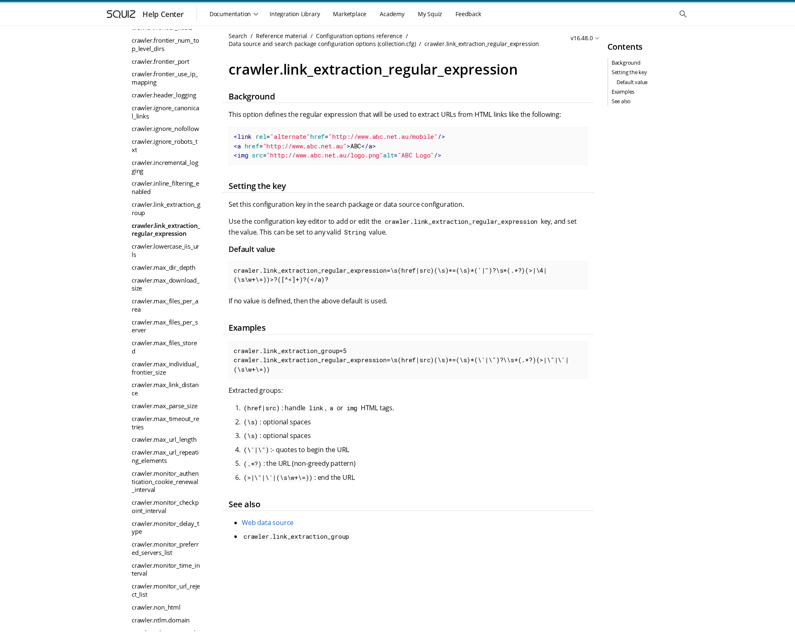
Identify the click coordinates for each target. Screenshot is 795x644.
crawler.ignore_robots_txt (164, 145)
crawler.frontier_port (160, 61)
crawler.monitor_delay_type (165, 527)
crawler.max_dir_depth (163, 267)
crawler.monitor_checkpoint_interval (165, 506)
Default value (632, 82)
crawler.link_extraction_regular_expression (166, 229)
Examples (623, 91)
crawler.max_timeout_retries (165, 422)
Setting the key (629, 72)
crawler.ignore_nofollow (165, 128)
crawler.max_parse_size (165, 406)
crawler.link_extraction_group (166, 208)
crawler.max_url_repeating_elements (165, 456)
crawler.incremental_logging (165, 166)
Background (626, 62)
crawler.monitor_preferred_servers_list (165, 548)
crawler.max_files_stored (164, 347)
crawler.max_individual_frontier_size (165, 368)
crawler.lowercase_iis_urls (165, 250)
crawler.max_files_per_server (165, 326)
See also (621, 101)
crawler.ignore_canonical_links (165, 112)
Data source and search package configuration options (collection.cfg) (322, 44)
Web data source (268, 522)
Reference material (281, 36)
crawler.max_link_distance (165, 388)
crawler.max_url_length (164, 439)
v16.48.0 (582, 38)
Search (238, 36)
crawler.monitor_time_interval (166, 569)
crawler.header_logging (164, 95)
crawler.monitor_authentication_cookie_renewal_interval (165, 481)
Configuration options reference (359, 36)
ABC (339, 145)
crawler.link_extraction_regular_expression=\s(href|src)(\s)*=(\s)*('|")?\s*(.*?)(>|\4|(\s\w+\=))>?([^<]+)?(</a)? (390, 275)
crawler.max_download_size (166, 284)
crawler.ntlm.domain (161, 620)
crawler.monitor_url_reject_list (166, 590)
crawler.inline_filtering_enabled (165, 187)
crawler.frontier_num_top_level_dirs (165, 44)
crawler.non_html (156, 607)
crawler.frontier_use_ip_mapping (165, 78)
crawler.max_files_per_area (165, 305)
